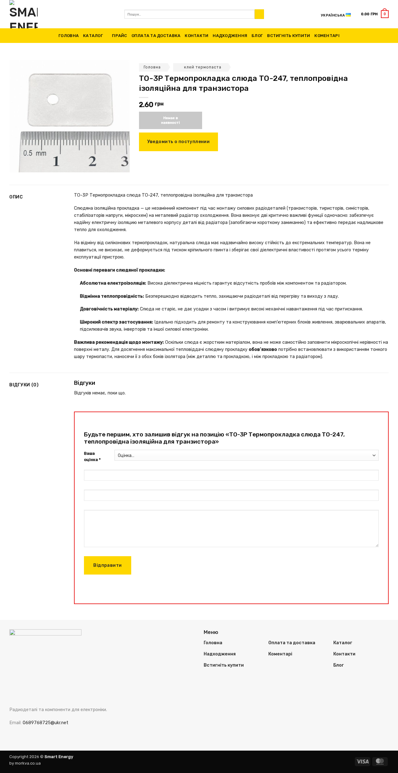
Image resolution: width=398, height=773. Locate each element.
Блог (257, 35)
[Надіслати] (259, 14)
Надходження (230, 35)
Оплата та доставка (156, 35)
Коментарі (326, 35)
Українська (333, 15)
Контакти (196, 35)
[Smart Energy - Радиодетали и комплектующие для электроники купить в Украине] (62, 14)
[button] (375, 14)
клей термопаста (202, 67)
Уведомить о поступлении (178, 141)
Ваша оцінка (92, 456)
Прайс (119, 35)
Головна (68, 35)
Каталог (93, 35)
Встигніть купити (288, 35)
